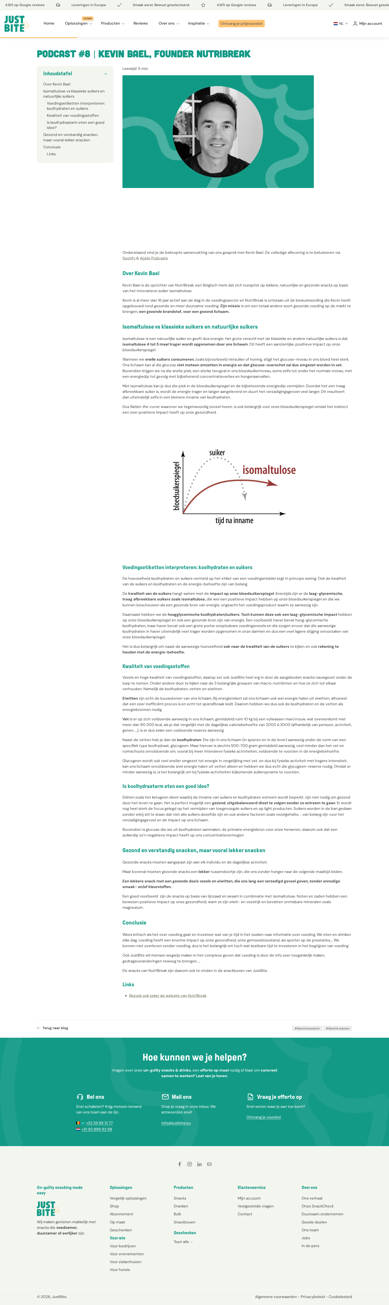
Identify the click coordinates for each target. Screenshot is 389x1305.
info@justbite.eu (176, 1122)
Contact (245, 1214)
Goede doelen (314, 1222)
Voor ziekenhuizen (126, 1261)
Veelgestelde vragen (256, 1206)
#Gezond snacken (337, 1028)
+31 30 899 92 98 (96, 1129)
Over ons (167, 23)
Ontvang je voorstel (264, 1117)
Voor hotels (120, 1269)
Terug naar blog (55, 1028)
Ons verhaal (312, 1198)
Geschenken (121, 1229)
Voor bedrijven (123, 1246)
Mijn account (249, 1198)
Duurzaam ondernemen (322, 1214)
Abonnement (121, 1214)
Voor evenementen (127, 1254)
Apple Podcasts (154, 257)
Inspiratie (196, 23)
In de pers (310, 1245)
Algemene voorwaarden (276, 1296)
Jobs (306, 1237)
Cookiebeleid (340, 1296)
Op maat (117, 1222)
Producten (110, 23)
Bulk (177, 1214)
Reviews (140, 23)
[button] (340, 23)
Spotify (129, 257)
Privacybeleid (313, 1296)
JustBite (59, 1296)
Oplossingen (76, 23)
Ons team (310, 1229)
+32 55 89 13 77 (99, 1122)
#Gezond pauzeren (307, 1028)
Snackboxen (184, 1222)
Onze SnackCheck (318, 1206)
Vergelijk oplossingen (128, 1198)
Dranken (181, 1206)
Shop (114, 1206)
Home (49, 23)
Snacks (180, 1198)
